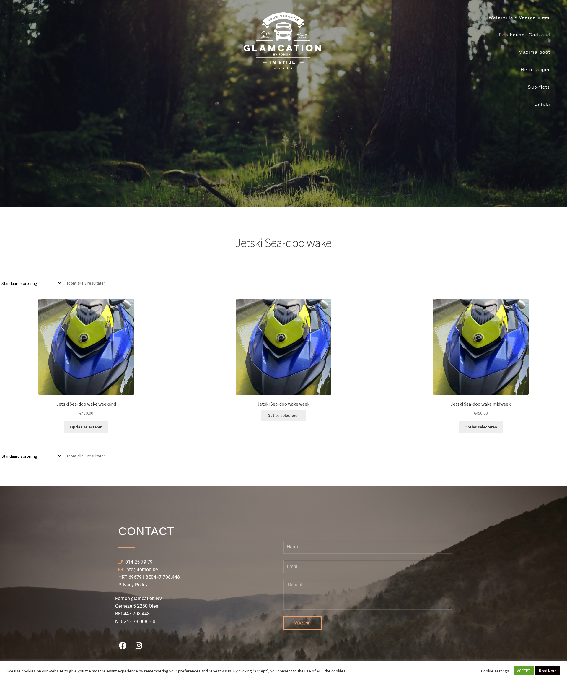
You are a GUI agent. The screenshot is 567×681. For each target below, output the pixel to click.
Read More (547, 670)
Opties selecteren (86, 427)
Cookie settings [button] (495, 671)
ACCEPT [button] (523, 670)
